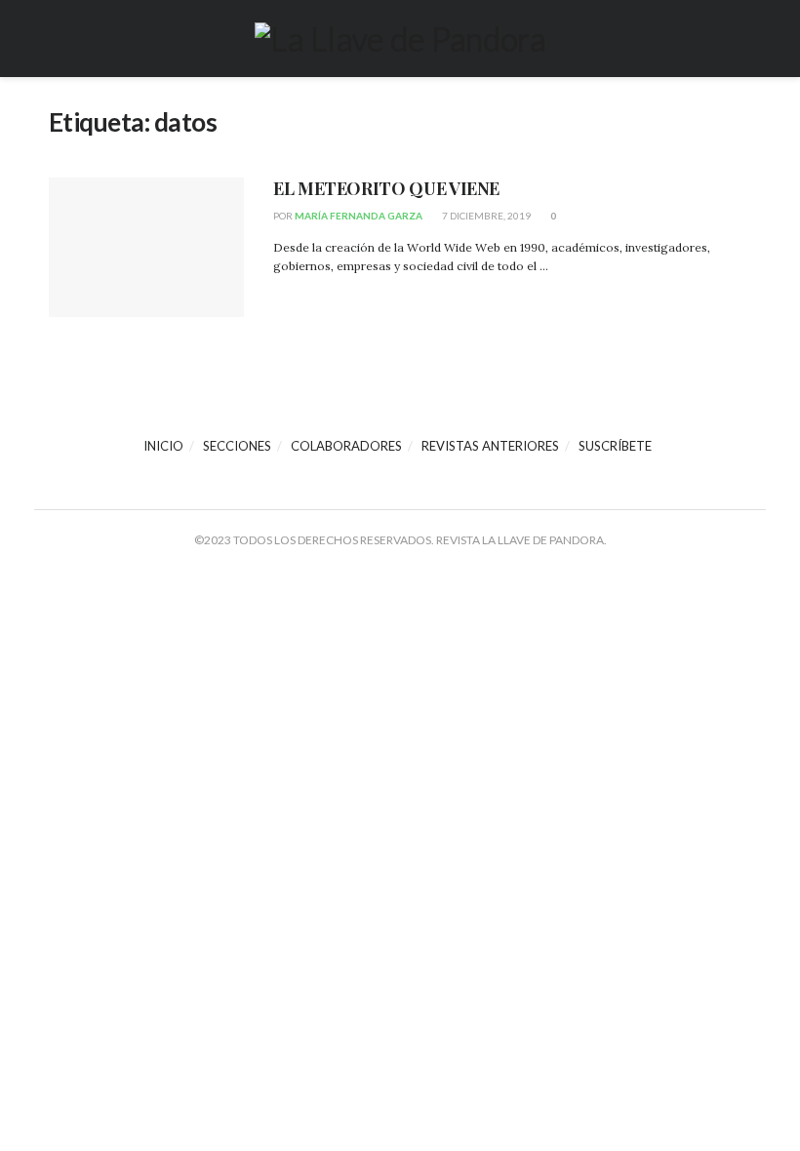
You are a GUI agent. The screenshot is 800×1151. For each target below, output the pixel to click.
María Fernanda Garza (358, 215)
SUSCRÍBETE (615, 446)
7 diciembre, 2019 (485, 215)
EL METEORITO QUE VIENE (386, 188)
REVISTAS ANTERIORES (490, 446)
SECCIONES (237, 446)
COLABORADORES (346, 446)
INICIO (163, 446)
